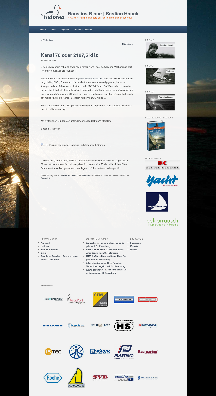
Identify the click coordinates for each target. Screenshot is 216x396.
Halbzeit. (45, 246)
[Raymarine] (148, 352)
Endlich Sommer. (49, 249)
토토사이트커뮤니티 (95, 269)
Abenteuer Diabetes (83, 29)
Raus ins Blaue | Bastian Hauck (103, 13)
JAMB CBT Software (95, 249)
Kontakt (134, 246)
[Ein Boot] (160, 83)
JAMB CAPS (92, 256)
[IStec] (53, 352)
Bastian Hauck (70, 175)
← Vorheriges (47, 39)
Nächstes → (127, 44)
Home (43, 29)
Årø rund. (45, 242)
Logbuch (65, 29)
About (53, 29)
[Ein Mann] (160, 58)
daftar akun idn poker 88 (97, 262)
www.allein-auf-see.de (90, 78)
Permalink (45, 178)
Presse (133, 249)
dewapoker (91, 242)
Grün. (43, 252)
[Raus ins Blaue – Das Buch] (155, 150)
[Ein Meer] (160, 109)
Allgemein (86, 175)
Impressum (135, 242)
